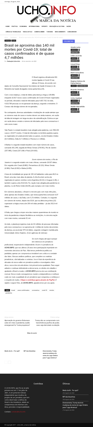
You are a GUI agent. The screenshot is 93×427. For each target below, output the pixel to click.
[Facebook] (75, 1)
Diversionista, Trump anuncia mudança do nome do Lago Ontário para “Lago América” (75, 405)
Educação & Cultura (56, 26)
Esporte (44, 26)
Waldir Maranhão (78, 106)
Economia (23, 26)
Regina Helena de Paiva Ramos (78, 82)
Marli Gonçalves (77, 73)
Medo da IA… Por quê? (12, 351)
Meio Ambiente (60, 32)
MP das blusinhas (29, 351)
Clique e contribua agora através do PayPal (37, 280)
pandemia (9, 293)
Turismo (49, 32)
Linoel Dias (75, 64)
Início (6, 37)
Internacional (34, 26)
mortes (51, 290)
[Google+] (79, 1)
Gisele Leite (75, 47)
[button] (85, 26)
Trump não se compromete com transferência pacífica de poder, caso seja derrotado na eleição (47, 322)
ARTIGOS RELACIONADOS (15, 333)
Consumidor (72, 32)
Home (8, 26)
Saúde (68, 26)
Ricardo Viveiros (77, 89)
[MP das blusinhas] (32, 343)
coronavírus (35, 290)
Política (15, 26)
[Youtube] (86, 1)
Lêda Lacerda (76, 56)
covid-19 (44, 290)
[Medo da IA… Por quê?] (13, 343)
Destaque (13, 37)
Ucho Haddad (76, 98)
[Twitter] (83, 1)
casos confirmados (23, 290)
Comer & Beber (39, 32)
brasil (13, 290)
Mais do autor (32, 333)
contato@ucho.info (18, 412)
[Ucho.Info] (46, 13)
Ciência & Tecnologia (13, 32)
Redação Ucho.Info (13, 61)
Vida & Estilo (27, 32)
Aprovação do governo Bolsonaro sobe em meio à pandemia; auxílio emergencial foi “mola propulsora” (17, 322)
